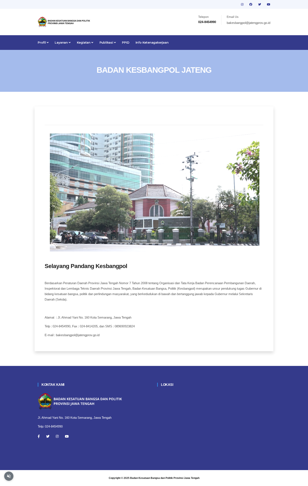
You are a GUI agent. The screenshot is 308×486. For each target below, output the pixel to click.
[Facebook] (39, 436)
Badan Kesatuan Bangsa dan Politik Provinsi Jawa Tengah (164, 478)
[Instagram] (57, 436)
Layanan (62, 42)
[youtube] (268, 4)
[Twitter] (47, 436)
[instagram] (242, 4)
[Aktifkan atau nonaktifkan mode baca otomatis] (8, 476)
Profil (42, 42)
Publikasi (107, 42)
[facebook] (251, 4)
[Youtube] (66, 436)
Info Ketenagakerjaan (152, 42)
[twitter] (260, 4)
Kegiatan (84, 42)
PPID (125, 42)
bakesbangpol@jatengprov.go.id (248, 23)
